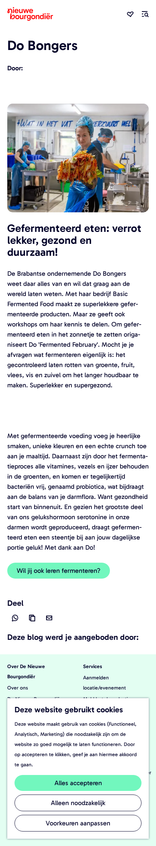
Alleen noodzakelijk (78, 803)
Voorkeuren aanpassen (78, 823)
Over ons (17, 688)
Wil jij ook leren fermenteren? (58, 571)
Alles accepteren (78, 783)
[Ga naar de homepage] (30, 14)
